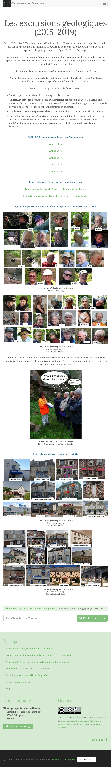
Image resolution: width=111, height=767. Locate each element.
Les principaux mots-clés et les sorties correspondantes (55, 195)
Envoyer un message (19, 726)
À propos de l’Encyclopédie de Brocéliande (29, 648)
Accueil (12, 608)
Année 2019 (55, 171)
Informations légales (63, 759)
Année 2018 (55, 164)
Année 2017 (55, 157)
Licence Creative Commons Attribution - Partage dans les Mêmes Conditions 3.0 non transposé (80, 724)
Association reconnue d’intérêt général (27, 675)
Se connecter (85, 759)
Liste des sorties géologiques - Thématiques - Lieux (55, 189)
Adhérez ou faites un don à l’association (27, 668)
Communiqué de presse (19, 681)
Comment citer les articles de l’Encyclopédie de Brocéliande (39, 655)
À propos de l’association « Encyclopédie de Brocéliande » (37, 661)
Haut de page (97, 739)
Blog (8, 688)
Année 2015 (55, 143)
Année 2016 (55, 150)
